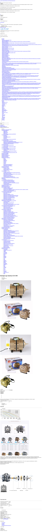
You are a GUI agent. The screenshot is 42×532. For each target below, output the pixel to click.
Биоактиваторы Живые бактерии (6, 67)
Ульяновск (3, 115)
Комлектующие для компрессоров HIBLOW (24, 41)
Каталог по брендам (5, 97)
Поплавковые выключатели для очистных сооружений (11, 182)
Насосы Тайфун (20, 79)
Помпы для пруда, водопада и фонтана (9, 243)
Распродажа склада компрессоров (6, 129)
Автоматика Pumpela (5, 79)
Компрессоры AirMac (5, 47)
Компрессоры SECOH (5, 42)
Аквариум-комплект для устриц (8, 226)
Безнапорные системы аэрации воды (13, 79)
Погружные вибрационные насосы (28, 79)
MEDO (13, 99)
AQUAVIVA (23, 98)
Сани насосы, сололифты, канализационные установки (11, 204)
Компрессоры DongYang (5, 166)
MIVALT (15, 99)
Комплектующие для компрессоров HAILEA (17, 44)
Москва (3, 101)
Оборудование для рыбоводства (6, 82)
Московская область (5, 102)
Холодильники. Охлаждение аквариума (17, 87)
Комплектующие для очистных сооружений (8, 68)
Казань (3, 106)
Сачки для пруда (16, 96)
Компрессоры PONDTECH (6, 55)
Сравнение (2, 392)
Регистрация (4, 27)
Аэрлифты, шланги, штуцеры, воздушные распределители (12, 172)
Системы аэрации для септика (6, 90)
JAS (4, 99)
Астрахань (3, 104)
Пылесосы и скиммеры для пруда (9, 96)
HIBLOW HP (4, 41)
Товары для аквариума (5, 228)
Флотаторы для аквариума (7, 237)
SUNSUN (19, 58)
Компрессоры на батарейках (36, 58)
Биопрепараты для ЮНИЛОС (16, 73)
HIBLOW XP (7, 41)
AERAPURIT (4, 98)
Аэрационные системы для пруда (6, 70)
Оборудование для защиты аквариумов (7, 92)
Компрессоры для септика (7, 198)
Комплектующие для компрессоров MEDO (8, 49)
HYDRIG (39, 98)
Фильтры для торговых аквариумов (26, 84)
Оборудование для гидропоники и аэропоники (8, 80)
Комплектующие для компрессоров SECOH (10, 139)
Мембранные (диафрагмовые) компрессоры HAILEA (10, 45)
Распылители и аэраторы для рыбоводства (10, 215)
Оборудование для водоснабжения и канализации (9, 78)
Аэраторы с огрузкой (5, 61)
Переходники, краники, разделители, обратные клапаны (21, 92)
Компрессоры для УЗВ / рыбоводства (7, 83)
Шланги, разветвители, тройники (31, 81)
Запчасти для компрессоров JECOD (7, 46)
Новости (3, 119)
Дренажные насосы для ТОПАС (15, 63)
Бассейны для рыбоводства (7, 210)
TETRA (22, 58)
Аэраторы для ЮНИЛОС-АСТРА (6, 73)
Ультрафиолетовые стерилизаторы (23, 96)
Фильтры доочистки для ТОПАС (31, 63)
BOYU (3, 58)
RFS (27, 99)
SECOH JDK (5, 136)
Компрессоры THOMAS (5, 50)
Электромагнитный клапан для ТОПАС (7, 64)
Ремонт (3, 100)
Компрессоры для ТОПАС (23, 63)
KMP (5, 99)
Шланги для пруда (31, 96)
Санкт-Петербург (4, 103)
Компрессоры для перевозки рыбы (8, 211)
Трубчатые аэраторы (25, 61)
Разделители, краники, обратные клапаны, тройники (11, 223)
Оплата (1, 0)
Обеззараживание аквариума (34, 87)
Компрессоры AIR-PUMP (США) (6, 77)
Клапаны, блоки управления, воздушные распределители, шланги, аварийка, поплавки (16, 189)
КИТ (4, 273)
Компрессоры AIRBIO (5, 53)
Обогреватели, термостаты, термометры (18, 83)
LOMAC (8, 99)
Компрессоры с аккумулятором (6, 59)
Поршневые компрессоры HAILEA (23, 45)
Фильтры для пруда (36, 96)
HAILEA (5, 58)
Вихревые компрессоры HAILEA (6, 44)
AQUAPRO (20, 98)
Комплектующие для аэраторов (18, 61)
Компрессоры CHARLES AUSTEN (25, 75)
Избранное (2, 393)
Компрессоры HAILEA (5, 43)
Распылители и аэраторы (7, 224)
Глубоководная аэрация (15, 95)
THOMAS (5, 271)
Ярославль (3, 117)
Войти (1, 27)
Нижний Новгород (4, 110)
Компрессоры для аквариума (6, 57)
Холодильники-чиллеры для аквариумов (9, 238)
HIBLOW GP (16, 41)
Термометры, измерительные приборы (9, 225)
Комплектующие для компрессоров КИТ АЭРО (8, 52)
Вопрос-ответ (7, 0)
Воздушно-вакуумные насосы (6, 186)
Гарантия (4, 0)
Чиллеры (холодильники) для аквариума (9, 217)
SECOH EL (5, 135)
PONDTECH (22, 99)
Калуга (3, 107)
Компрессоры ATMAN (17, 75)
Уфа (2, 116)
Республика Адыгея (5, 112)
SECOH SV (5, 138)
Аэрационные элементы (5, 60)
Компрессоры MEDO (5, 147)
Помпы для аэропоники (14, 81)
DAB (32, 98)
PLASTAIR (18, 99)
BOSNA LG (27, 98)
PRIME (25, 99)
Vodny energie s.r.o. (6, 272)
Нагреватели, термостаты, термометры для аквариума (22, 91)
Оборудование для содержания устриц (7, 86)
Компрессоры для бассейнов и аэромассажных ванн (11, 195)
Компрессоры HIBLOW (5, 40)
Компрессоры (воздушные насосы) (7, 74)
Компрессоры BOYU (5, 154)
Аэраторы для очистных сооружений (9, 181)
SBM (28, 99)
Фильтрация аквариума (26, 87)
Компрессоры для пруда (22, 95)
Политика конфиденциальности (6, 525)
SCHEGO (14, 58)
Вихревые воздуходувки (5, 185)
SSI (38, 99)
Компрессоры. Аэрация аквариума (7, 87)
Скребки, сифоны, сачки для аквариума (10, 93)
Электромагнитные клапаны (12, 69)
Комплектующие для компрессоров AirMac (8, 48)
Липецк (3, 108)
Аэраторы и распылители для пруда (7, 95)
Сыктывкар (3, 114)
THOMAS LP (15, 51)
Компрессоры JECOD (5, 144)
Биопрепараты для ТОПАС (7, 173)
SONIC (37, 99)
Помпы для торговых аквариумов (28, 83)
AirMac (17, 98)
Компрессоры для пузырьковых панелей (9, 197)
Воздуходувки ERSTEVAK (6, 75)
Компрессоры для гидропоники (6, 81)
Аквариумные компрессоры (10, 91)
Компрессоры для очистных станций (27, 76)
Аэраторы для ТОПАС (7, 171)
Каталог (3, 39)
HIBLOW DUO (12, 41)
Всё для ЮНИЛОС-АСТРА (6, 72)
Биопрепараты (4, 66)
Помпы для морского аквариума (8, 222)
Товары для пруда (4, 94)
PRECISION (11, 58)
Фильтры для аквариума (7, 236)
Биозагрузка (3, 178)
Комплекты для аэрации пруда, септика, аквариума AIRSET (10, 65)
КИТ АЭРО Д (12, 75)
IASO (3, 99)
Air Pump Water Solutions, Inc (10, 98)
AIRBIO (15, 98)
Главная (3, 38)
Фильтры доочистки (5, 69)
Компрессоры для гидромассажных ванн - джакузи (15, 76)
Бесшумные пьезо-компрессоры (28, 58)
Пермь (3, 111)
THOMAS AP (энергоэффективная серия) (8, 51)
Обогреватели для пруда (29, 95)
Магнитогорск (4, 109)
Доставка (3, 118)
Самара (3, 113)
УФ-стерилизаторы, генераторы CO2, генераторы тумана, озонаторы (26, 93)
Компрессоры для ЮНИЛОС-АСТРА (9, 190)
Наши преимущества (12, 0)
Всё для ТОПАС (4, 62)
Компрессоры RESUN (5, 56)
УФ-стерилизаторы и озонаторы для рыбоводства (14, 84)
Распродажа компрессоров (5, 89)
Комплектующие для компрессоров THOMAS (24, 51)
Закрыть (2, 3)
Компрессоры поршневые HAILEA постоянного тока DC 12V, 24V (13, 142)
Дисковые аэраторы (11, 61)
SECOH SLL (5, 137)
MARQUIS (10, 99)
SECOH (17, 58)
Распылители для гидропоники (22, 81)
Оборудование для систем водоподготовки (8, 218)
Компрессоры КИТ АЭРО (5, 151)
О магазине (3, 522)
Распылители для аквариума (8, 234)
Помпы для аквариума (32, 92)
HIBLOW (8, 58)
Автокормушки (4, 91)
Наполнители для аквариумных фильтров (35, 91)
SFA (35, 99)
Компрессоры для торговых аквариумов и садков (10, 212)
